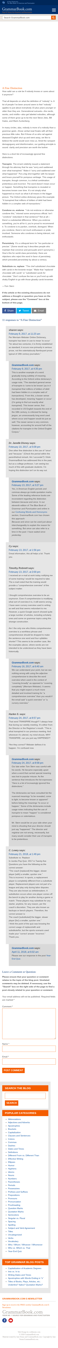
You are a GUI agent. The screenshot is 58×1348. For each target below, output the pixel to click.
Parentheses (14, 1182)
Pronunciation (14, 1201)
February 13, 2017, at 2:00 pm (24, 572)
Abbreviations (14, 1119)
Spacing (12, 1221)
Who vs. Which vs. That (19, 1248)
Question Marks (15, 1208)
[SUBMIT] (53, 18)
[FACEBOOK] (4, 1320)
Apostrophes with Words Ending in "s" (25, 1278)
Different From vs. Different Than (23, 1155)
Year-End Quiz (15, 1251)
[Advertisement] (29, 52)
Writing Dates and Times (19, 1275)
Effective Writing (15, 1159)
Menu (54, 10)
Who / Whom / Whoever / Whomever (25, 1244)
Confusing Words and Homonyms (31, 512)
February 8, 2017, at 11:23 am (24, 334)
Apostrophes (14, 1126)
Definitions (13, 1152)
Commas (12, 1142)
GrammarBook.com (23, 365)
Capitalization (14, 1132)
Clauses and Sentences (19, 1135)
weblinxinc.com (34, 1332)
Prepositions (14, 1195)
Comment (7, 1006)
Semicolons (13, 1215)
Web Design (22, 1332)
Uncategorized (15, 1235)
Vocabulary (13, 1241)
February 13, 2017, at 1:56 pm (24, 550)
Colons (11, 1139)
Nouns (11, 1175)
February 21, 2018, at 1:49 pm (24, 854)
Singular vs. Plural (16, 1218)
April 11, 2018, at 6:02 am (25, 952)
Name (5, 1044)
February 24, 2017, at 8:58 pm (27, 763)
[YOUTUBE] (10, 1320)
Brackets (12, 1129)
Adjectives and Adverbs (19, 1122)
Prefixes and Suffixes (18, 1192)
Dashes (11, 1145)
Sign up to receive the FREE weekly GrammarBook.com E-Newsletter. (26, 1306)
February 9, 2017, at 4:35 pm (27, 369)
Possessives (14, 1188)
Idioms (11, 1172)
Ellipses (11, 1162)
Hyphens (12, 1168)
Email (5, 1056)
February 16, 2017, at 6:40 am (27, 666)
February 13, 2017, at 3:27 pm (27, 485)
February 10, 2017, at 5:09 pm (24, 447)
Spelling (11, 1225)
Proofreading (14, 1205)
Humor (11, 1165)
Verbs (10, 1238)
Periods (11, 1185)
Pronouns (12, 1198)
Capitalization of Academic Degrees (24, 1268)
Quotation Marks (16, 1211)
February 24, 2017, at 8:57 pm (24, 718)
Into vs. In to (14, 1271)
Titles (10, 1231)
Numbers (12, 1178)
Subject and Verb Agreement (21, 1228)
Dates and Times (16, 1149)
